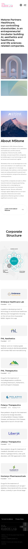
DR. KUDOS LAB (7, 5)
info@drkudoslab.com (12, 538)
